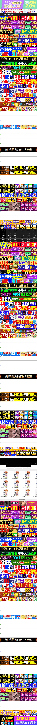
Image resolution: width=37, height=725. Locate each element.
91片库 (28, 237)
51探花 (22, 237)
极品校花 (28, 241)
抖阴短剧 (34, 241)
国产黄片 (9, 239)
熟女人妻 (15, 239)
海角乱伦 (34, 239)
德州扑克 (22, 235)
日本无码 (22, 230)
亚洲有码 (28, 230)
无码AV (3, 237)
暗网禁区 (28, 239)
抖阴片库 (3, 239)
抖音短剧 (9, 237)
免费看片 (3, 241)
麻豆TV (16, 237)
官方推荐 (3, 235)
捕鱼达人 (9, 235)
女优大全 (34, 237)
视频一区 (3, 230)
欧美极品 (34, 230)
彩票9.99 (28, 235)
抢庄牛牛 (15, 235)
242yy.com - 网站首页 (8, 14)
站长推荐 (3, 233)
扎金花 (35, 235)
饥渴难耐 (15, 233)
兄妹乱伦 (15, 241)
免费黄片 (22, 239)
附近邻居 (9, 233)
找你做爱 (22, 233)
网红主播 (15, 230)
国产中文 (9, 241)
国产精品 (9, 230)
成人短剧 (22, 241)
